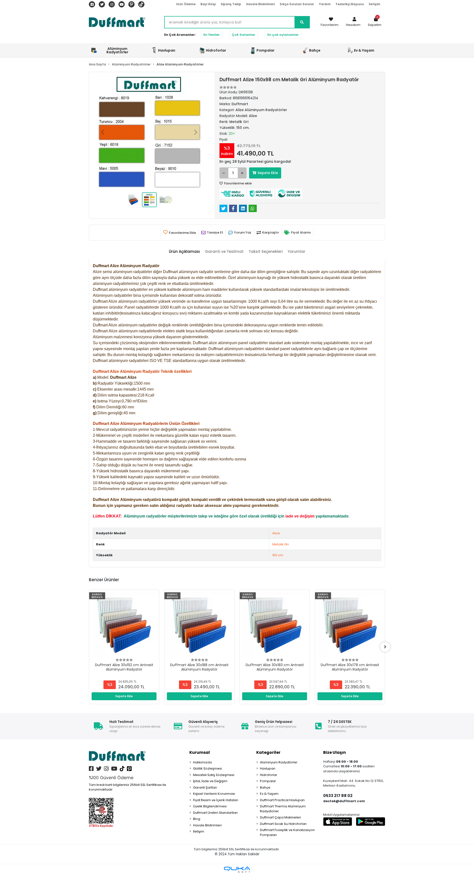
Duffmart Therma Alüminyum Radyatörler (283, 809)
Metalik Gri (280, 544)
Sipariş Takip (231, 4)
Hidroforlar (268, 775)
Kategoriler (268, 752)
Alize (276, 533)
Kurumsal (199, 752)
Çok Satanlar (243, 34)
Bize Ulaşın (334, 752)
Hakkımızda (202, 762)
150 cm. (278, 555)
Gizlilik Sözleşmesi (207, 768)
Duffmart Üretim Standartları (215, 812)
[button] (353, 22)
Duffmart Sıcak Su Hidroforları (283, 823)
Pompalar (268, 781)
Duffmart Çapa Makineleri (280, 817)
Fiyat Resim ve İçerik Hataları (215, 800)
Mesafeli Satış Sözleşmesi (213, 775)
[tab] (184, 251)
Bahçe (265, 787)
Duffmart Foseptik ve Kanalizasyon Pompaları (287, 832)
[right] (385, 646)
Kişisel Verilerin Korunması (214, 793)
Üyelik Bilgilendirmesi (210, 806)
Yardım (325, 4)
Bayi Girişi (208, 4)
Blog (196, 818)
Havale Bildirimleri (260, 4)
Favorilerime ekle (237, 183)
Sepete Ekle (267, 172)
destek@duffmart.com (344, 801)
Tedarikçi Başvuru (350, 4)
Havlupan (267, 768)
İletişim (374, 4)
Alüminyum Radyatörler (278, 762)
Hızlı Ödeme (186, 4)
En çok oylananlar (283, 34)
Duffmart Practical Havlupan (282, 800)
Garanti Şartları (205, 787)
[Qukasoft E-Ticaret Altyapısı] (237, 870)
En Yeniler (211, 34)
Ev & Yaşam (269, 793)
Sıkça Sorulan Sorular (297, 4)
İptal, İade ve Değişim (210, 781)
